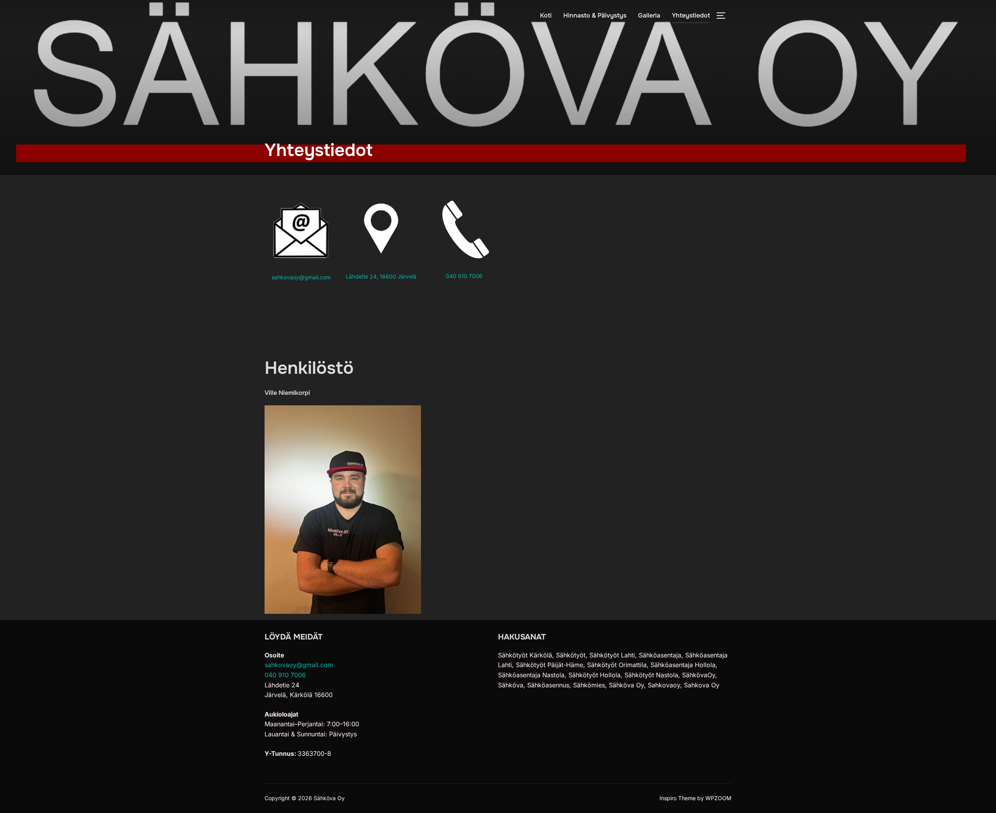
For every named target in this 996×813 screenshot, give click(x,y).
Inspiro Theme (677, 798)
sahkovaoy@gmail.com (301, 277)
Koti (546, 15)
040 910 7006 (464, 276)
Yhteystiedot (691, 15)
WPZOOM (718, 798)
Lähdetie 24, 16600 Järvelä (381, 276)
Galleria (649, 15)
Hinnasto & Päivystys (594, 15)
